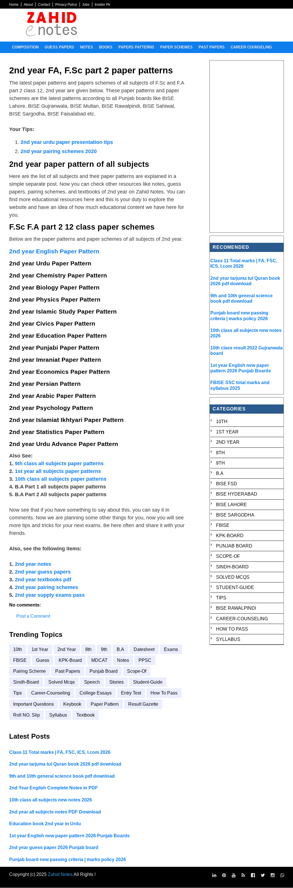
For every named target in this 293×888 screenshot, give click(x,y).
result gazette (143, 704)
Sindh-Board (26, 682)
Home (14, 5)
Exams (171, 649)
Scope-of (136, 671)
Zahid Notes (60, 874)
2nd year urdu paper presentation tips (67, 142)
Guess (42, 660)
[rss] (243, 875)
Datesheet (144, 649)
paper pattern (105, 704)
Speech (92, 682)
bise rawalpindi (236, 608)
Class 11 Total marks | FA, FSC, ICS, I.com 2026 (59, 752)
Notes (86, 47)
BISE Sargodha (235, 515)
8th (88, 649)
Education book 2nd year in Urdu (45, 823)
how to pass (164, 693)
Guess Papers (59, 47)
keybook (72, 704)
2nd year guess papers (43, 572)
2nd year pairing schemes (46, 587)
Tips (17, 693)
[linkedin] (214, 875)
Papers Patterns (136, 47)
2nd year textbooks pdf (43, 579)
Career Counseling (251, 47)
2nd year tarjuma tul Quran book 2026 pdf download (65, 764)
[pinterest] (224, 875)
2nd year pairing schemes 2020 (59, 151)
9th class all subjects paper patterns (59, 463)
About (28, 5)
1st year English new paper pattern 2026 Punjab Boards (69, 835)
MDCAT (99, 660)
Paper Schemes (176, 47)
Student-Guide (148, 682)
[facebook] (253, 875)
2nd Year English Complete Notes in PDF (53, 787)
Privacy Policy (66, 5)
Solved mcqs (61, 682)
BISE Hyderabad (236, 494)
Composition (25, 47)
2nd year (67, 649)
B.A (120, 649)
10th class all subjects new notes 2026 (50, 799)
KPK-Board (70, 660)
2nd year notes (33, 564)
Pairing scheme (29, 671)
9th (104, 649)
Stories (116, 682)
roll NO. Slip (26, 715)
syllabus (58, 715)
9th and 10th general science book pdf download (62, 776)
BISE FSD (226, 483)
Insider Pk (102, 5)
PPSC (144, 660)
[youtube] (234, 875)
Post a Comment (33, 616)
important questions (33, 704)
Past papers (212, 47)
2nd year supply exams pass (50, 595)
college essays (96, 693)
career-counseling (50, 693)
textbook (85, 715)
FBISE (20, 660)
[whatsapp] (282, 875)
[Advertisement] (247, 146)
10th (17, 649)
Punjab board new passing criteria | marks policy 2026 (67, 859)
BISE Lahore (231, 504)
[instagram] (273, 875)
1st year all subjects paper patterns (58, 471)
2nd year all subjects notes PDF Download (55, 811)
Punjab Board (104, 671)
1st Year (39, 649)
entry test (131, 693)
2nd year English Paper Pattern (54, 251)
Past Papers (67, 671)
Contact (44, 5)
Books (105, 47)
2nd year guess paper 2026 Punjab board (53, 847)
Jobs (86, 5)
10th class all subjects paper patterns (60, 479)
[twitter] (263, 875)
